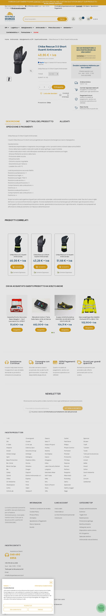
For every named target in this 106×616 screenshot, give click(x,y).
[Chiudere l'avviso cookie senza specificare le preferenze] (51, 582)
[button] (7, 586)
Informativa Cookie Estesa (43, 586)
